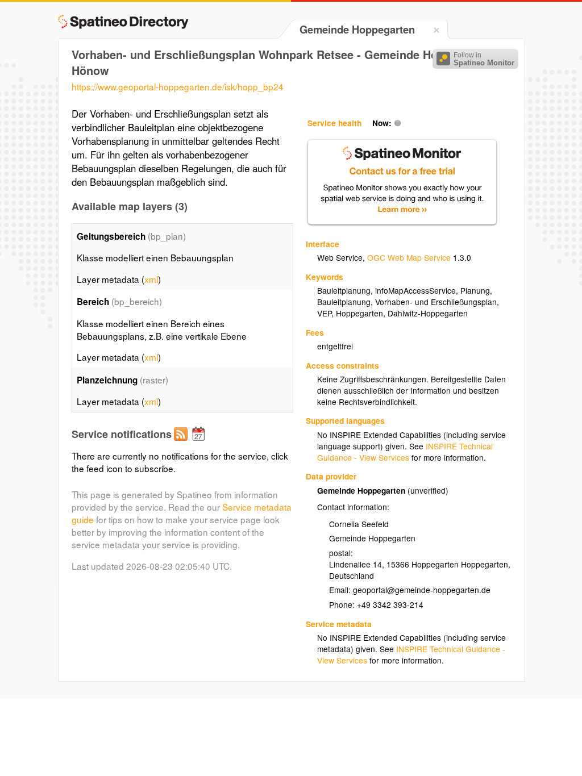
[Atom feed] (182, 443)
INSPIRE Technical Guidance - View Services (405, 451)
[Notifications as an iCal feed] (200, 443)
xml (151, 279)
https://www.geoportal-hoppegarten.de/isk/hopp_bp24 (178, 86)
